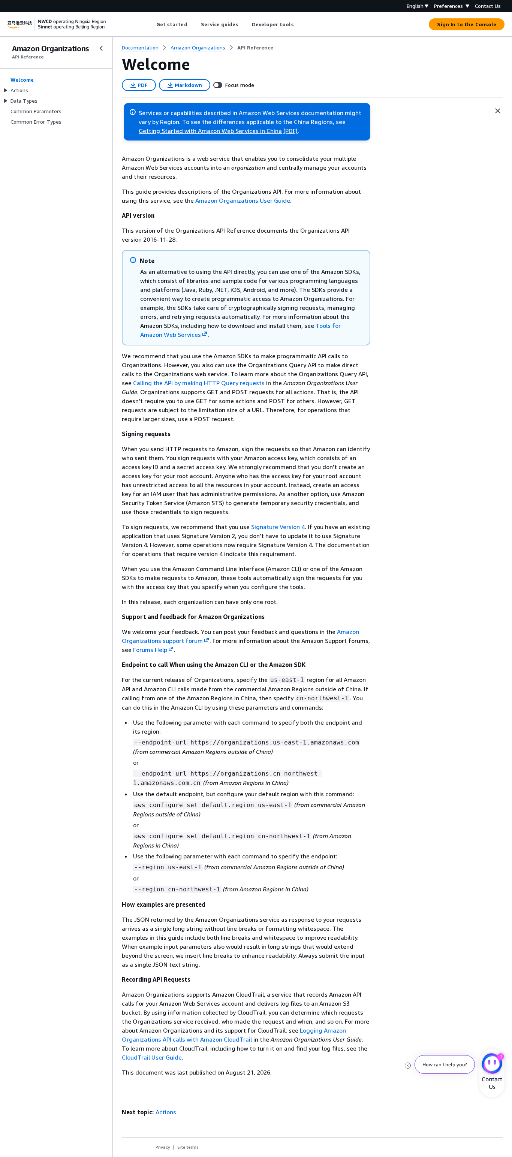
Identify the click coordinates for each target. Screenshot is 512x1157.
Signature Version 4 (278, 527)
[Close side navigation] (101, 48)
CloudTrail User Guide (152, 1057)
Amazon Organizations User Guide (242, 200)
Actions (166, 1112)
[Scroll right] (299, 24)
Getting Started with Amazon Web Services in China (210, 131)
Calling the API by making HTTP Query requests (199, 383)
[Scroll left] (150, 24)
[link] (255, 47)
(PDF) (290, 131)
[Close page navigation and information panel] (498, 111)
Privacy (163, 1147)
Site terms (188, 1147)
